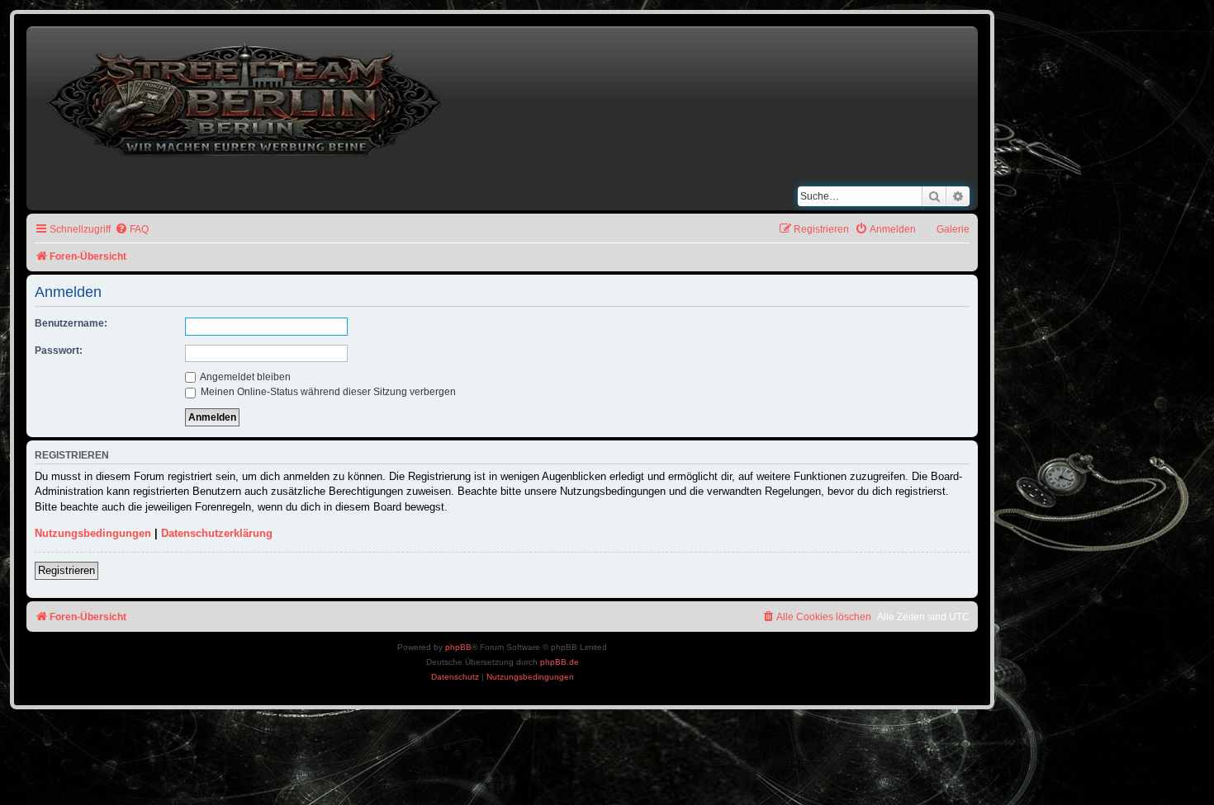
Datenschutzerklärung (217, 533)
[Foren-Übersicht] (246, 96)
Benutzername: (71, 323)
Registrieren (66, 570)
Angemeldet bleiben (244, 377)
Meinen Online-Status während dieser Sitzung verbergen (327, 392)
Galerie (953, 229)
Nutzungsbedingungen (93, 533)
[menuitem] (132, 230)
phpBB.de (559, 661)
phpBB (458, 647)
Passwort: (59, 350)
